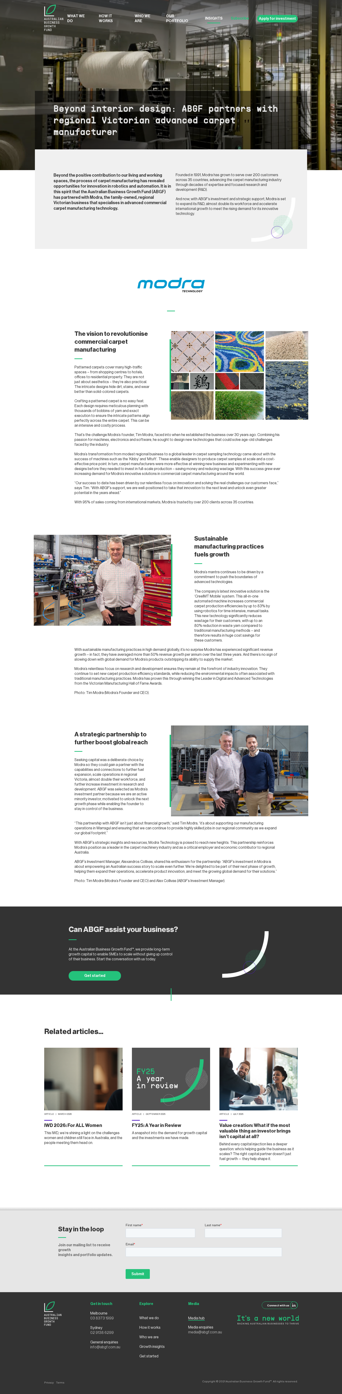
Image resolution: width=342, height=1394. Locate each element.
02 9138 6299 (102, 1333)
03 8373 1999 (102, 1318)
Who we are (142, 18)
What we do (76, 18)
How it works (106, 18)
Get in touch (101, 1304)
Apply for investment (277, 19)
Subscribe (240, 18)
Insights (214, 18)
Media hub (196, 1318)
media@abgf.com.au (205, 1332)
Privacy (49, 1382)
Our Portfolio (177, 18)
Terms (60, 1382)
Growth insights (152, 1347)
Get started (94, 976)
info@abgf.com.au (105, 1347)
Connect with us (278, 1305)
